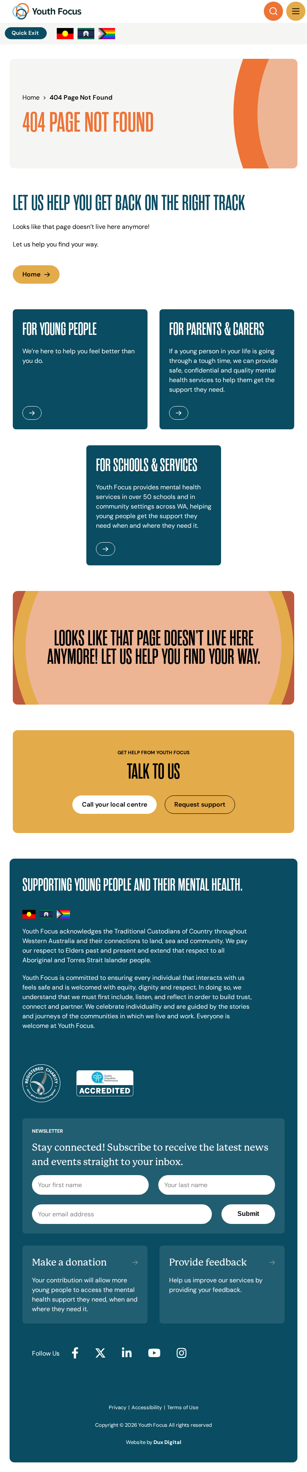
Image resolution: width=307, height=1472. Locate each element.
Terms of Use (182, 1407)
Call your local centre (114, 804)
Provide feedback (208, 1262)
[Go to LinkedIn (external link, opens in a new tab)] (127, 1353)
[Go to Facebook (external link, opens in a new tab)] (75, 1353)
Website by (153, 1442)
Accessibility (147, 1407)
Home (31, 274)
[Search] (273, 11)
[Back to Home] (47, 11)
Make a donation (69, 1262)
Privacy (117, 1407)
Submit (248, 1213)
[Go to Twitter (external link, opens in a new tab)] (100, 1353)
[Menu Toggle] (295, 11)
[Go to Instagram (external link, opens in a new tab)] (182, 1353)
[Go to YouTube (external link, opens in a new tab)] (154, 1353)
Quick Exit (25, 32)
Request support (199, 804)
